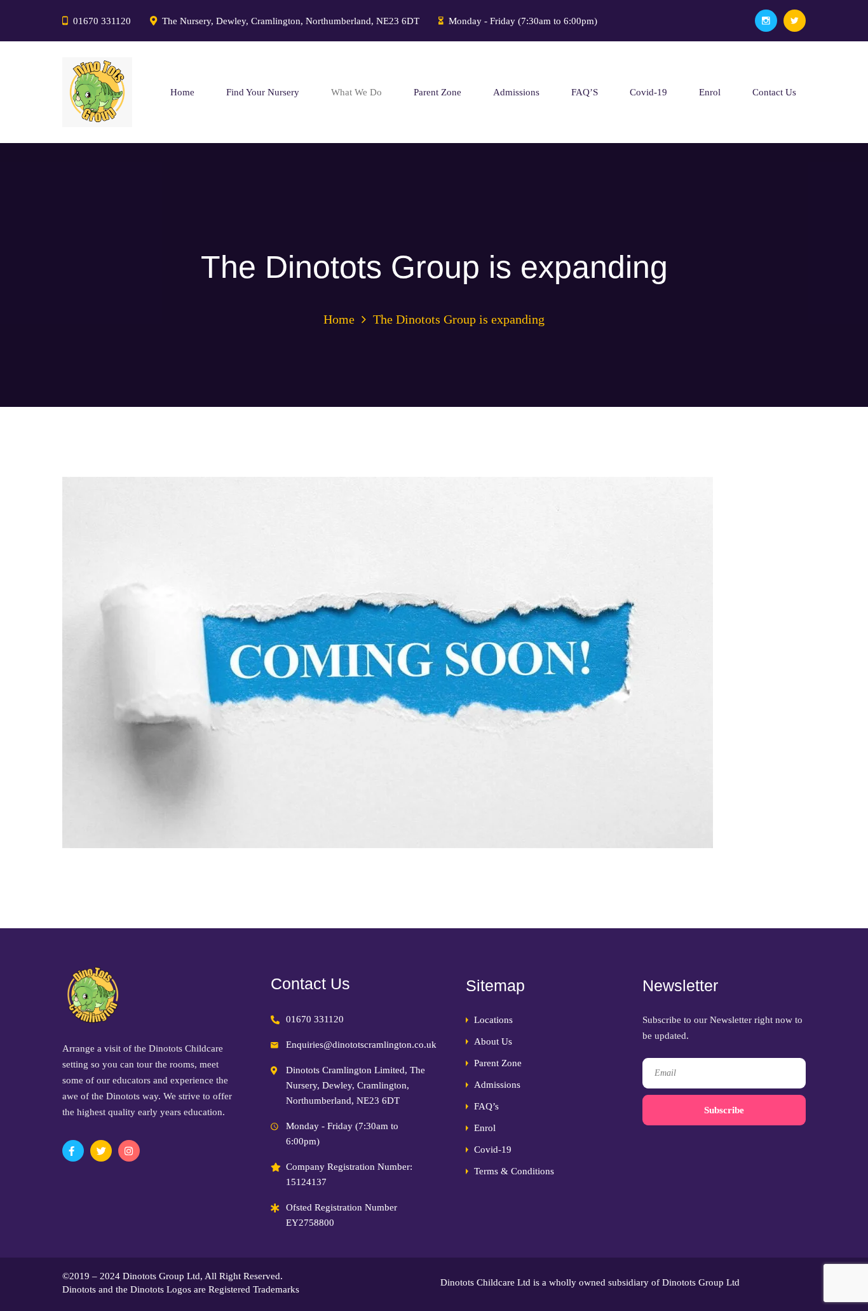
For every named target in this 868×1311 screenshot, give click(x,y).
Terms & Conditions (514, 1171)
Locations (493, 1020)
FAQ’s (486, 1106)
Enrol (710, 92)
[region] (165, 1219)
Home (182, 92)
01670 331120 (102, 21)
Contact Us (774, 92)
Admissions (516, 92)
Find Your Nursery (262, 92)
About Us (493, 1041)
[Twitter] (794, 21)
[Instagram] (766, 21)
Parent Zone (437, 92)
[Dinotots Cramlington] (97, 92)
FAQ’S (584, 92)
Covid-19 (648, 92)
